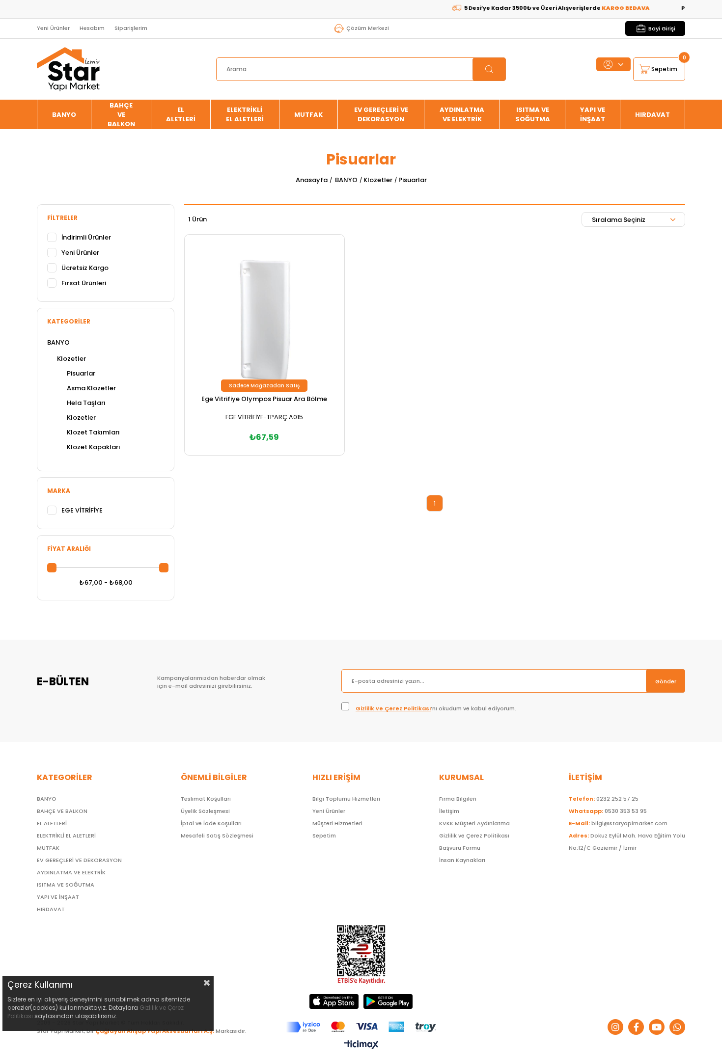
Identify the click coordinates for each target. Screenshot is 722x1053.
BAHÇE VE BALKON (121, 115)
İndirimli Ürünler (86, 237)
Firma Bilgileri (457, 799)
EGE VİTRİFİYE (82, 510)
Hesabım (92, 28)
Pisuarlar (81, 373)
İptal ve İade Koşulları (211, 823)
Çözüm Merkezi (367, 28)
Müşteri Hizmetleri (337, 823)
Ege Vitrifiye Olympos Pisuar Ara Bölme (264, 399)
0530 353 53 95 (608, 811)
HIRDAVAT (652, 114)
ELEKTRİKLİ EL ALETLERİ (245, 114)
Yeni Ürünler (53, 28)
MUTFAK (308, 114)
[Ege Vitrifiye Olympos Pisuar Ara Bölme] (264, 314)
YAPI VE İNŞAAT (592, 114)
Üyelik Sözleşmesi (205, 811)
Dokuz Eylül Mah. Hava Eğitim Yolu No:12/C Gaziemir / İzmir (627, 842)
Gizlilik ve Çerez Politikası (393, 708)
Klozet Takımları (93, 432)
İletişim (449, 811)
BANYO (64, 114)
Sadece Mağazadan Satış (264, 385)
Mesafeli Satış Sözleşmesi (217, 835)
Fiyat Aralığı (69, 548)
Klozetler (71, 358)
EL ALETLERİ (180, 114)
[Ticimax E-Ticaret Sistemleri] (361, 1045)
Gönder (665, 681)
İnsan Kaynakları (462, 860)
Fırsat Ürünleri (83, 283)
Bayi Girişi (661, 28)
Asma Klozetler (91, 388)
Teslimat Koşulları (206, 799)
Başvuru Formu (459, 848)
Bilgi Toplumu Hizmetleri (346, 799)
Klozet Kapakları (93, 447)
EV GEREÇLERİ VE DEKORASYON (381, 114)
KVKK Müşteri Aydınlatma (474, 823)
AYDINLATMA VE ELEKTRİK (462, 114)
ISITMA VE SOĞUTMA (532, 114)
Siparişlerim (130, 28)
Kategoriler (68, 321)
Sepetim (324, 835)
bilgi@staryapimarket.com (618, 823)
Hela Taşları (86, 402)
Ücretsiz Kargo (85, 267)
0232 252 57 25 (604, 799)
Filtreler (62, 218)
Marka (58, 490)
